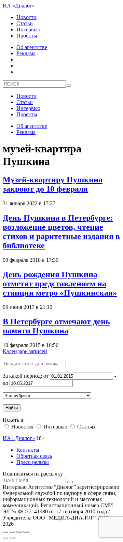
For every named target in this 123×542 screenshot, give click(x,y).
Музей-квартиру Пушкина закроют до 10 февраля (52, 184)
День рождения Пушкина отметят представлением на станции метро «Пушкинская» (60, 283)
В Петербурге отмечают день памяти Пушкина (56, 326)
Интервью (28, 29)
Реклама (26, 53)
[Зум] (26, 532)
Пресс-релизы (32, 462)
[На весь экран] (19, 532)
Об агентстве (31, 47)
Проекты (26, 36)
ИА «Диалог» (19, 6)
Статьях (86, 427)
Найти (11, 407)
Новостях (21, 427)
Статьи (24, 23)
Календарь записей (25, 351)
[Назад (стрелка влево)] (5, 538)
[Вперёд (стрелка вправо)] (12, 538)
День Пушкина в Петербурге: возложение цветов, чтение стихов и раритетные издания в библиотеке (61, 231)
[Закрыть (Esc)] (5, 532)
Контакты (27, 450)
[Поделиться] (12, 532)
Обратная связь (34, 456)
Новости (26, 17)
